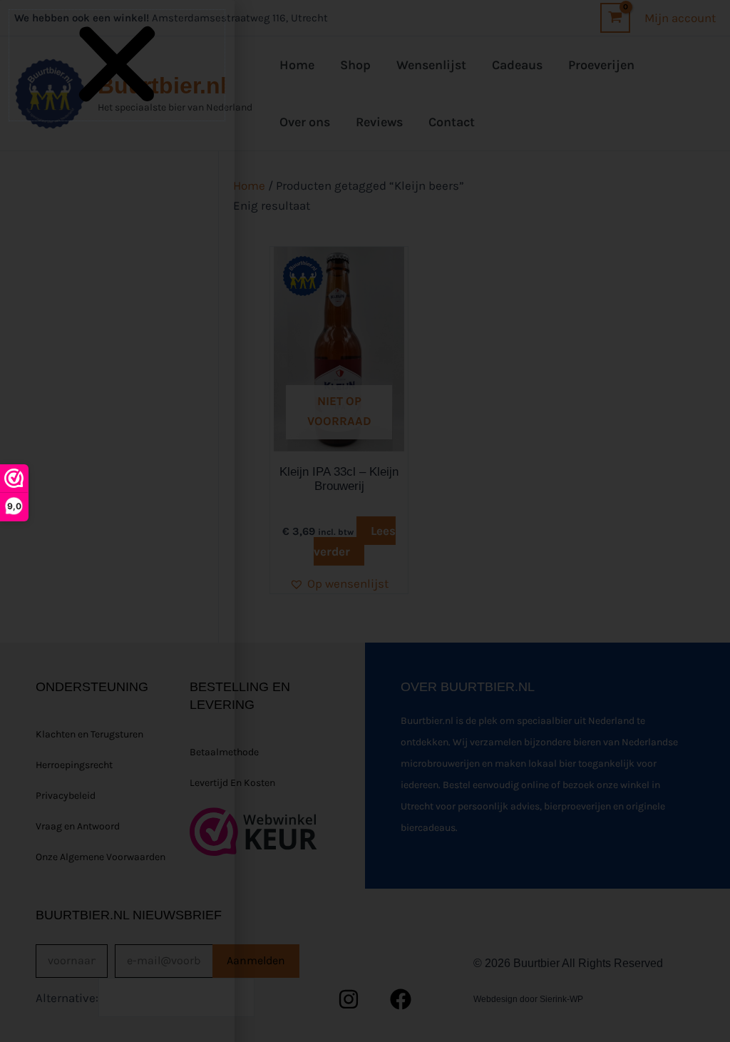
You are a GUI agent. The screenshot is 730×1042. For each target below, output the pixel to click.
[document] (365, 521)
